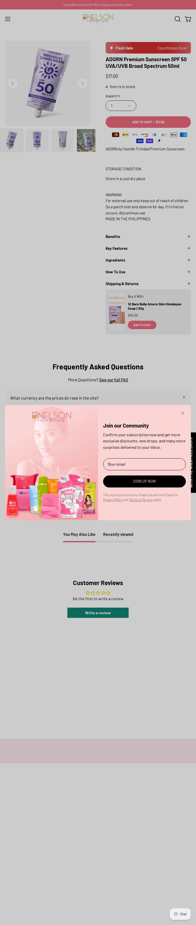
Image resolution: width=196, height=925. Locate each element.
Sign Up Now (144, 481)
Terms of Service (141, 500)
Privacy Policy (112, 500)
